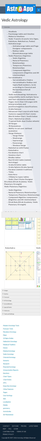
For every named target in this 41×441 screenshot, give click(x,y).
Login (16, 429)
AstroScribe (7, 411)
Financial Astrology (9, 367)
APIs (4, 383)
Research (6, 364)
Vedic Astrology (8, 354)
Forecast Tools (8, 329)
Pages (5, 392)
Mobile (5, 405)
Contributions (8, 431)
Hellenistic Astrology (10, 341)
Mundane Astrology (9, 332)
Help (4, 429)
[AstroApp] (20, 9)
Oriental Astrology (9, 357)
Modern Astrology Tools (11, 325)
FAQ (10, 429)
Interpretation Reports (10, 370)
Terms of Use (21, 431)
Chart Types (7, 376)
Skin (4, 399)
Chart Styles (7, 379)
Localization (7, 402)
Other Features (8, 389)
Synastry (6, 360)
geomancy (6, 408)
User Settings (7, 395)
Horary (5, 348)
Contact (6, 426)
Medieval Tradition (9, 344)
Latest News (33, 426)
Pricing (23, 426)
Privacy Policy (8, 434)
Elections (6, 373)
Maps (5, 335)
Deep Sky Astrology (9, 386)
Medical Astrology (9, 351)
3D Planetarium (8, 414)
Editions (15, 426)
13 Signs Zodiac (8, 338)
